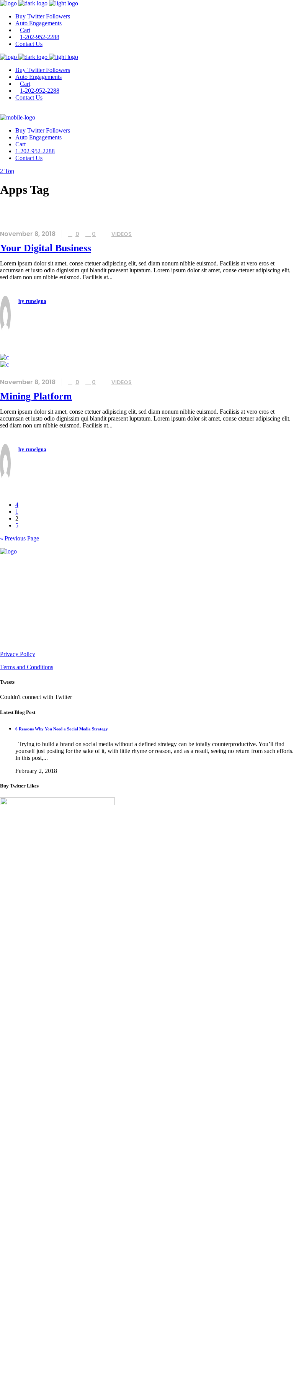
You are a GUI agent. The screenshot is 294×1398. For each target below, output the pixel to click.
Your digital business (45, 248)
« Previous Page (19, 538)
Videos (121, 234)
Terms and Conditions (26, 667)
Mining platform (36, 396)
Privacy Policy (17, 654)
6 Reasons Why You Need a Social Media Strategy (61, 729)
